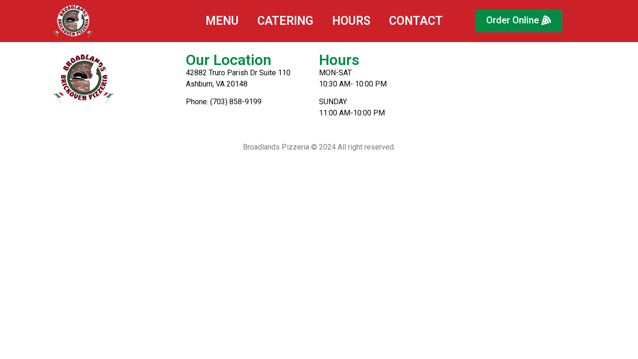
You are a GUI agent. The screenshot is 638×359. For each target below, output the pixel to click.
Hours (351, 21)
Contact (416, 21)
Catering (285, 21)
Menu (222, 21)
